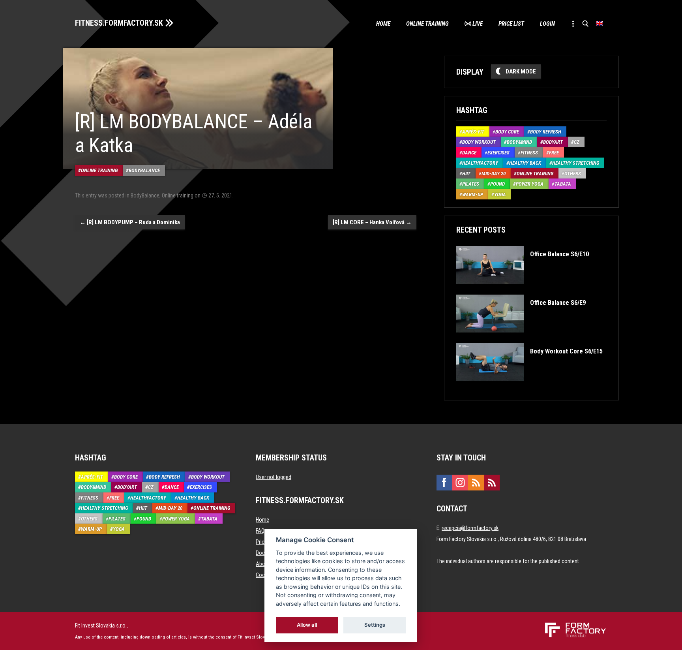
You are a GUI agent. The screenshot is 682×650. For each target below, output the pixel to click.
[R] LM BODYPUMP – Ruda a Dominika (130, 222)
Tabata (563, 184)
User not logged (273, 477)
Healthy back (525, 163)
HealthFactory (480, 163)
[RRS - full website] (476, 482)
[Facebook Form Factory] (444, 482)
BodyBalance (144, 170)
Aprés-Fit (473, 132)
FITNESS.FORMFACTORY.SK (119, 23)
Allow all (307, 625)
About (263, 564)
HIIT (466, 174)
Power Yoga (529, 184)
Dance (469, 153)
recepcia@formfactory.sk (470, 528)
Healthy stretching (575, 163)
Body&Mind (519, 142)
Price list (511, 23)
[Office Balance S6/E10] (522, 289)
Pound (497, 184)
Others (572, 174)
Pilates (470, 184)
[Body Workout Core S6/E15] (529, 387)
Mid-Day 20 (494, 174)
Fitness (529, 153)
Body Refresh (545, 132)
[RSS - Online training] (492, 482)
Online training (427, 23)
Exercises (498, 153)
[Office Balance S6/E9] (520, 338)
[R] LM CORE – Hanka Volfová (372, 222)
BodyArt (553, 142)
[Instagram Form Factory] (460, 482)
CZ (576, 142)
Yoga (500, 194)
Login (547, 23)
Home (383, 23)
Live (477, 23)
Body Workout (479, 142)
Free (554, 153)
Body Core (507, 132)
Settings (374, 625)
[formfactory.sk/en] (572, 625)
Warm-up (472, 194)
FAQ (260, 531)
